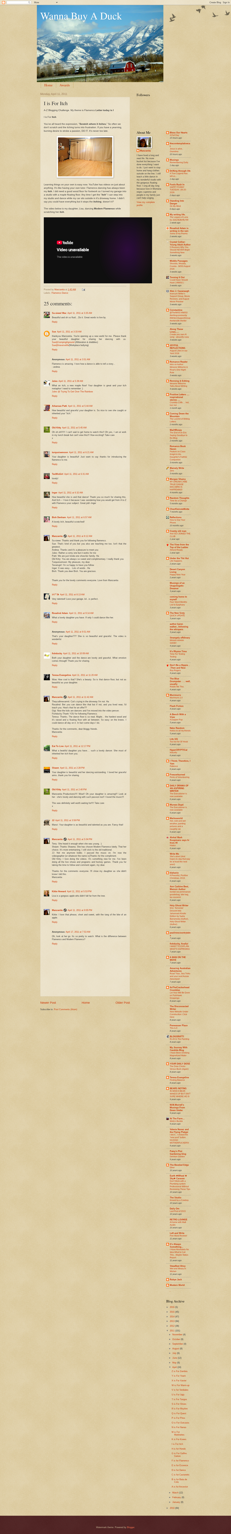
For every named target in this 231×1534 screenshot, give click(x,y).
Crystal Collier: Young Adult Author (180, 243)
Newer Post (48, 1002)
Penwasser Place (179, 1025)
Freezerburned (177, 774)
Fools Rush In (177, 184)
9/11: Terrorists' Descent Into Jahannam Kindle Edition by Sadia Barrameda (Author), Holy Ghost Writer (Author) (179, 916)
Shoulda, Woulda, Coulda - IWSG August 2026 (180, 266)
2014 (172, 1316)
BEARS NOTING (178, 1088)
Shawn (55, 768)
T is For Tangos (179, 1399)
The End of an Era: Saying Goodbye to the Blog (178, 435)
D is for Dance (179, 1470)
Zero (172, 471)
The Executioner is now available (178, 795)
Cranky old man (178, 531)
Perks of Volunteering (179, 777)
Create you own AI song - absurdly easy (179, 335)
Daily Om (174, 1208)
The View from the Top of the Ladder (179, 546)
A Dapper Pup (176, 720)
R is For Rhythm (180, 1408)
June (175, 1358)
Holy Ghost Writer (179, 905)
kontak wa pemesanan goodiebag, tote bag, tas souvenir (180, 894)
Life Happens (176, 561)
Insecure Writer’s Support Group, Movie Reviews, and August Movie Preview (180, 297)
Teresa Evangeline (61, 675)
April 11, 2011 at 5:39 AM (71, 381)
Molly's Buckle (176, 1121)
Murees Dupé (176, 804)
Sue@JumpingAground (63, 342)
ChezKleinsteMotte (179, 509)
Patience (174, 766)
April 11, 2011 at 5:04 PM (80, 839)
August (176, 1348)
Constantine (176, 310)
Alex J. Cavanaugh (179, 291)
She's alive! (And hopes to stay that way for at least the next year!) (180, 860)
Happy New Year (177, 574)
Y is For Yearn (179, 1376)
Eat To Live (58, 746)
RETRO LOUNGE (178, 1219)
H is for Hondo (179, 1449)
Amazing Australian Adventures (180, 969)
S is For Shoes (179, 1404)
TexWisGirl (57, 474)
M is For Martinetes (178, 1433)
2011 (172, 1330)
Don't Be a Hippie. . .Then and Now (180, 666)
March (175, 1492)
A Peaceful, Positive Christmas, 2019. (179, 876)
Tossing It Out (177, 277)
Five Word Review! (178, 1236)
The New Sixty (177, 613)
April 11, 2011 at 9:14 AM (81, 613)
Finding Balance (177, 1080)
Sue (54, 331)
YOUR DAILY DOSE (180, 1063)
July (174, 1353)
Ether (172, 1167)
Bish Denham (59, 517)
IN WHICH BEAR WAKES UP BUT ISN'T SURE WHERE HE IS (180, 1094)
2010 (172, 1508)
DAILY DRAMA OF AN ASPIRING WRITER (179, 788)
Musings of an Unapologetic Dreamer (177, 586)
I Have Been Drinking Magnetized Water (179, 1054)
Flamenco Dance (60, 293)
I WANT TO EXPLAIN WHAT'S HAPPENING (180, 947)
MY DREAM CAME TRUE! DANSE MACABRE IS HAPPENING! (178, 486)
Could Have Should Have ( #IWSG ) (179, 281)
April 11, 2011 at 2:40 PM (74, 789)
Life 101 (174, 739)
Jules (54, 381)
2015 (172, 1312)
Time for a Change (178, 500)
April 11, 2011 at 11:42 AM (80, 697)
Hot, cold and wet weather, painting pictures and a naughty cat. (178, 825)
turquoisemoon (60, 452)
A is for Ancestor (180, 1486)
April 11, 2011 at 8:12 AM (80, 536)
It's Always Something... (176, 1245)
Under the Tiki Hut (179, 558)
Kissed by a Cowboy (179, 1200)
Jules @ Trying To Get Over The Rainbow (72, 391)
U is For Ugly (178, 1394)
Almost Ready (176, 550)
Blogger (130, 1527)
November (177, 1334)
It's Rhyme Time (178, 651)
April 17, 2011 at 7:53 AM (78, 932)
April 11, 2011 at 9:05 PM (80, 910)
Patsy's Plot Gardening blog (178, 1152)
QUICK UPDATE (177, 615)
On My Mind (175, 206)
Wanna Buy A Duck (81, 15)
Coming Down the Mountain (179, 415)
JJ (53, 820)
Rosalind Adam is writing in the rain (179, 229)
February (177, 1497)
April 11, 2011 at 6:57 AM (79, 517)
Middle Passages (179, 261)
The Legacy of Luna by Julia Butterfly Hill (179, 218)
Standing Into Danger (177, 202)
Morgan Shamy (178, 479)
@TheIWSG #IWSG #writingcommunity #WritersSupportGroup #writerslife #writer (180, 316)
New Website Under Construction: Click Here (179, 1014)
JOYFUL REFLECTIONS (177, 346)
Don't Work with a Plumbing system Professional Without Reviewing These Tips (180, 1185)
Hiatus (173, 845)
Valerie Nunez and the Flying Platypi (179, 1130)
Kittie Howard (59, 891)
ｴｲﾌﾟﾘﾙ (55, 594)
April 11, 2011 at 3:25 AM (79, 313)
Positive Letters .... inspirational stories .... (179, 397)
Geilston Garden (177, 1156)
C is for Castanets (180, 1474)
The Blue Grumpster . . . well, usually (180, 681)
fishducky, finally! (179, 943)
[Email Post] (83, 289)
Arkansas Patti (59, 406)
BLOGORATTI (177, 1036)
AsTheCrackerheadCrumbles (179, 988)
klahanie (174, 873)
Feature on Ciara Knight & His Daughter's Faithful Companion (178, 455)
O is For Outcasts (180, 1422)
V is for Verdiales (180, 1390)
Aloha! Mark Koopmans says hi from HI (179, 840)
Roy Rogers (175, 670)
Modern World (177, 1285)
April (174, 1367)
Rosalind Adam (60, 613)
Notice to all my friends (180, 731)
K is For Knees (179, 1439)
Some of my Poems (179, 233)
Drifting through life (180, 171)
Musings (174, 160)
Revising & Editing (179, 381)
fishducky (57, 653)
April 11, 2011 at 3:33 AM (69, 331)
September (178, 1344)
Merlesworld (176, 818)
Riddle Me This (177, 687)
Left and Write (177, 1233)
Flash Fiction (176, 706)
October (176, 1339)
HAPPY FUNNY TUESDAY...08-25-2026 (178, 190)
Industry (173, 752)
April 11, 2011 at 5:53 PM (79, 891)
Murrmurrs (175, 695)
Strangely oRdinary (180, 637)
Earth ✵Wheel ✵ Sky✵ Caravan (178, 1177)
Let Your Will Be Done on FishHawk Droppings (180, 995)
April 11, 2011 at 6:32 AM (70, 492)
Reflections (175, 517)
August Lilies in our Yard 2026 (178, 352)
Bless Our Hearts (178, 132)
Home (48, 85)
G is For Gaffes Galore (179, 1454)
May (174, 1362)
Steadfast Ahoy (178, 1266)
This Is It (173, 1028)
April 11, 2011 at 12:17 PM (77, 746)
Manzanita (57, 536)
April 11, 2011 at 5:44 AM (80, 406)
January (176, 1502)
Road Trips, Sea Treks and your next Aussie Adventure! (180, 976)
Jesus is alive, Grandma (176, 150)
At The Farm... (177, 1118)
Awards (65, 85)
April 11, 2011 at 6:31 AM (76, 474)
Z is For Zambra (179, 1371)
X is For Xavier (179, 1380)
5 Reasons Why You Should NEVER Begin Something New (180, 250)
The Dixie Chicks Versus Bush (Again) (179, 1067)
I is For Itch (177, 1444)
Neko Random (177, 728)
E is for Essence (180, 1465)
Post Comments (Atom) (65, 1009)
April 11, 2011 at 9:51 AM (78, 631)
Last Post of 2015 (178, 1211)
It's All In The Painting (179, 1039)
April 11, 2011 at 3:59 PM (67, 820)
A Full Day (174, 135)
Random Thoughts (179, 498)
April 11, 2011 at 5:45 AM (74, 427)
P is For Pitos (178, 1418)
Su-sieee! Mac (59, 313)
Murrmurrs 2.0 (176, 698)
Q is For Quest (179, 1413)
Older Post (123, 1002)
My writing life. (177, 214)
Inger (54, 492)
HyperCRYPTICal (178, 750)
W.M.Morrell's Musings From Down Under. (177, 1108)
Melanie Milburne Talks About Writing (178, 384)
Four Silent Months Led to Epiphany (178, 603)
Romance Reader (179, 362)
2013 (172, 1321)
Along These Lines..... (176, 330)
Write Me (174, 854)
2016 (172, 1307)
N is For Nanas (179, 1427)
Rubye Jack (176, 1279)
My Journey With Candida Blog (178, 1048)
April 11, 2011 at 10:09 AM (76, 653)
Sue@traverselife (60, 345)
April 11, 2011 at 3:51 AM (78, 359)
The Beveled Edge (179, 1165)
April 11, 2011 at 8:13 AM (72, 594)
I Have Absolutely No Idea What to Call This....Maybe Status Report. (179, 1253)
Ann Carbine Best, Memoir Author (179, 887)
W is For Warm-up (180, 1385)
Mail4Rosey (176, 430)
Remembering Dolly (179, 162)
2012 (172, 1326)
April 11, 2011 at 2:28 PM (72, 768)
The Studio (175, 1197)
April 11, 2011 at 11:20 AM (85, 675)
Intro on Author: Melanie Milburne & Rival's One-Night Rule (179, 368)
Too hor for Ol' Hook (179, 742)
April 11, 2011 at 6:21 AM (81, 452)
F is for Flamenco (180, 1460)
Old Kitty (56, 427)
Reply (54, 322)
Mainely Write (177, 468)
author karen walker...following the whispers (179, 627)
